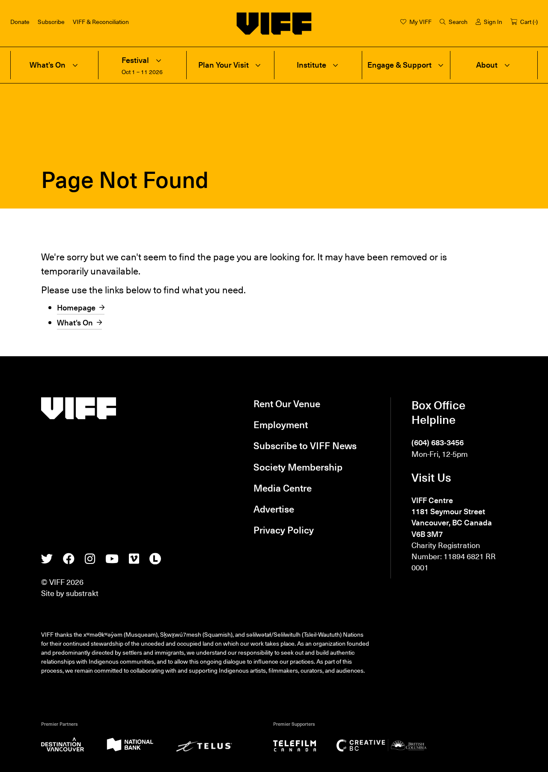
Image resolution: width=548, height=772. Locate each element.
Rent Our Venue (286, 403)
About (486, 65)
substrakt (82, 593)
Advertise (273, 508)
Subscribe (51, 21)
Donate (20, 21)
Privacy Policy (283, 529)
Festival (135, 60)
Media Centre (282, 487)
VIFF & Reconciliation (101, 21)
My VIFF (420, 21)
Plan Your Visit (223, 65)
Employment (280, 424)
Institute (311, 65)
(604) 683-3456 (437, 442)
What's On (75, 322)
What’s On (48, 65)
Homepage (76, 307)
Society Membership (297, 466)
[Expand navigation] (75, 65)
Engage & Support (399, 65)
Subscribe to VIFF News (305, 445)
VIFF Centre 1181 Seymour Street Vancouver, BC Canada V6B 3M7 (451, 517)
